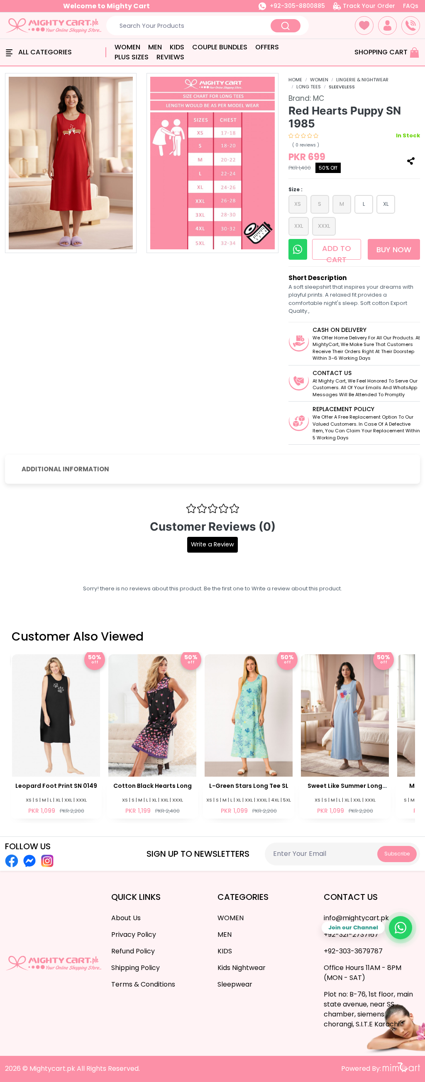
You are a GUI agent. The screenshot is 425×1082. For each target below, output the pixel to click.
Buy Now (393, 249)
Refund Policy (133, 951)
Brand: (306, 98)
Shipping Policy (135, 967)
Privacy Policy (133, 934)
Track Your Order (368, 6)
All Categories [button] (44, 52)
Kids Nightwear (241, 967)
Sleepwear (234, 984)
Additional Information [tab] (65, 469)
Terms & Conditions (143, 984)
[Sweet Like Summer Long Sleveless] (299, 736)
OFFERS (267, 47)
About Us (126, 918)
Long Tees (308, 86)
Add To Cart (336, 251)
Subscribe (397, 853)
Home (295, 79)
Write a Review (212, 544)
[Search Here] (285, 25)
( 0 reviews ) (305, 145)
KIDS (177, 47)
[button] (364, 25)
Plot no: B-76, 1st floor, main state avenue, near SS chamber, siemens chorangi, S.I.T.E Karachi (368, 1009)
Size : (295, 189)
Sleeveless (342, 86)
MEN (155, 47)
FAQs (410, 6)
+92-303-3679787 (353, 951)
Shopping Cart (381, 52)
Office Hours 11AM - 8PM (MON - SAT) (362, 972)
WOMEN (127, 47)
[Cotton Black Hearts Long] (107, 736)
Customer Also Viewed (78, 637)
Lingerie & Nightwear (362, 79)
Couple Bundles (219, 47)
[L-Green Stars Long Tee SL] (203, 736)
